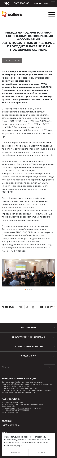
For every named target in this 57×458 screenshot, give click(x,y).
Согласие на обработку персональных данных (22, 382)
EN (53, 3)
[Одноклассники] (33, 307)
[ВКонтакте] (20, 307)
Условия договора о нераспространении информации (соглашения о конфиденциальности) (26, 391)
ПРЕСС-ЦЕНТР (28, 356)
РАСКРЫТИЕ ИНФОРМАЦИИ (28, 346)
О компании (28, 327)
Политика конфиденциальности (16, 386)
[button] (54, 275)
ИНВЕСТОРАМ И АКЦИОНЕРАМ (28, 337)
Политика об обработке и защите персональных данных (27, 384)
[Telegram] (26, 307)
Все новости (46, 307)
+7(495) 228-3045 (20, 3)
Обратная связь (40, 3)
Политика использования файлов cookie (19, 388)
